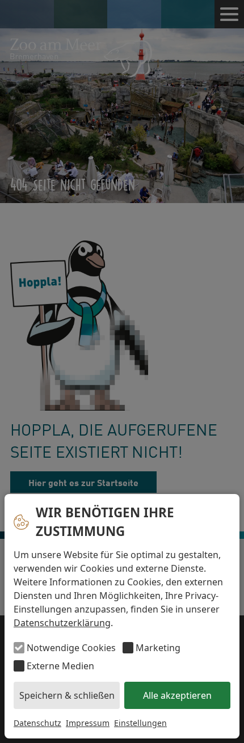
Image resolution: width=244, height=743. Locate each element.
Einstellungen (140, 722)
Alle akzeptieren (177, 695)
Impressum (88, 722)
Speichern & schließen (67, 695)
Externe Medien (60, 666)
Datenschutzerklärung (62, 623)
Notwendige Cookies (71, 647)
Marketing (158, 647)
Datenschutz (37, 722)
